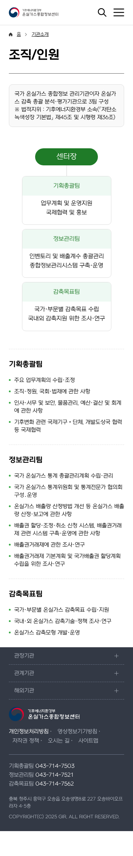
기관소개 (40, 34)
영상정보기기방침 (77, 731)
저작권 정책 (25, 741)
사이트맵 (88, 741)
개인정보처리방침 (29, 731)
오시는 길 (59, 741)
